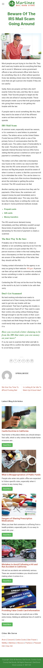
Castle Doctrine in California (15, 431)
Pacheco (28, 643)
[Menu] (3, 4)
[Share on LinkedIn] (32, 361)
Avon (4, 640)
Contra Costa (20, 640)
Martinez (12, 643)
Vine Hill (9, 646)
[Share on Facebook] (15, 361)
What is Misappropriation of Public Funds (21, 474)
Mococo (20, 643)
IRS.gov (30, 268)
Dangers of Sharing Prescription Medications (17, 519)
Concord (10, 640)
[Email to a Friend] (23, 361)
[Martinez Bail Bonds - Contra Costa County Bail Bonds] (21, 4)
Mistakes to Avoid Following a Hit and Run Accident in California (20, 565)
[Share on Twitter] (19, 361)
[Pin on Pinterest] (28, 361)
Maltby (4, 643)
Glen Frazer (31, 640)
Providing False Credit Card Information (21, 610)
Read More (7, 445)
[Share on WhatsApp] (11, 361)
